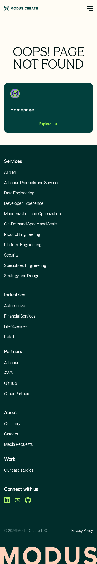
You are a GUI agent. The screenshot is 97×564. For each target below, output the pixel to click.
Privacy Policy (82, 530)
